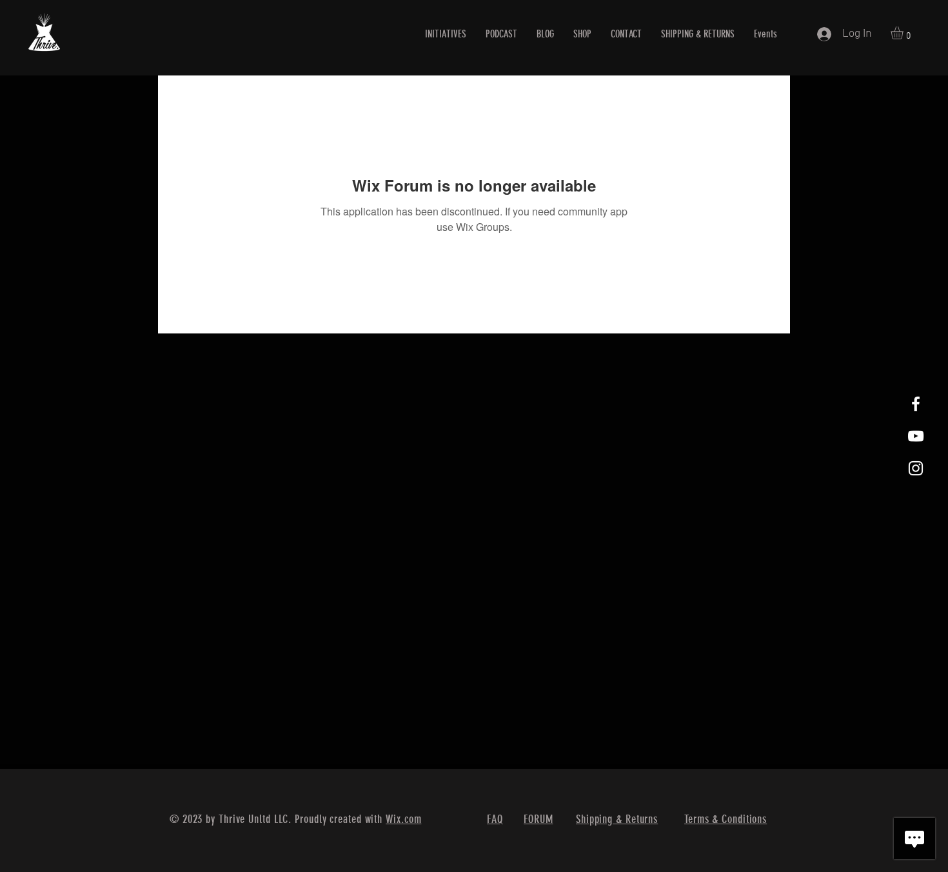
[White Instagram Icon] (915, 468)
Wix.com (403, 819)
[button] (904, 32)
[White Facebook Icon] (915, 403)
